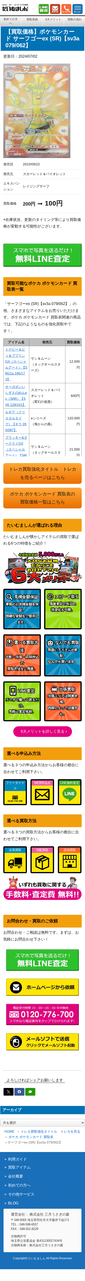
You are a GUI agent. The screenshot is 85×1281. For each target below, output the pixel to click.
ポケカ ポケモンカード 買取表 (30, 1137)
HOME (9, 1131)
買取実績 (32, 19)
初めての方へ (11, 21)
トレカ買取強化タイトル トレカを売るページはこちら (42, 473)
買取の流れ (75, 19)
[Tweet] (8, 1092)
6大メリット (53, 19)
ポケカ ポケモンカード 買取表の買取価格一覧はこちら (42, 498)
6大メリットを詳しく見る (42, 731)
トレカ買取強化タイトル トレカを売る (50, 1131)
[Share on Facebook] (19, 1092)
